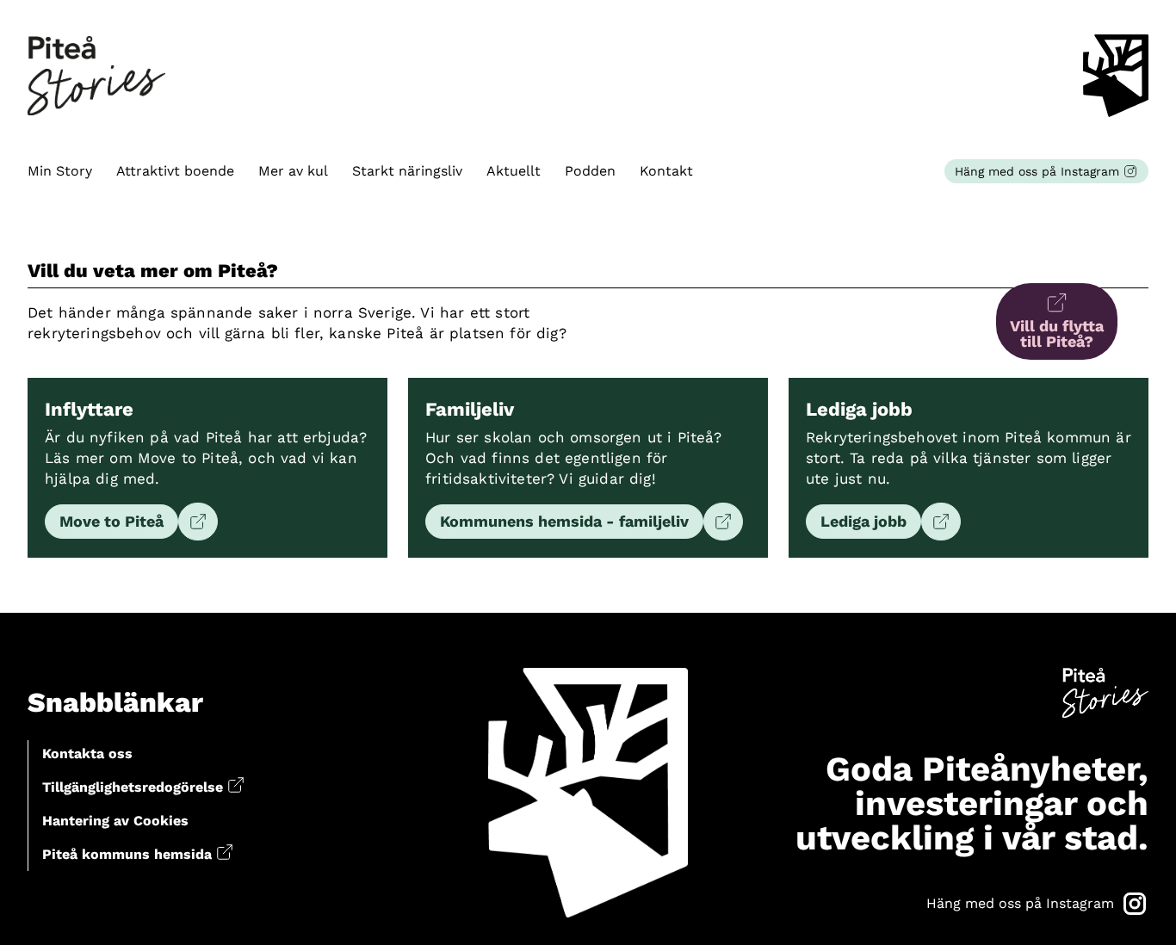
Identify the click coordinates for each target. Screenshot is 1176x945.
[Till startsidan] (96, 76)
